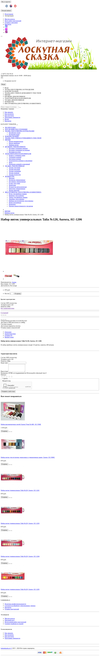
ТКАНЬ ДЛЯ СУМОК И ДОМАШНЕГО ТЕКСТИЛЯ (23, 138)
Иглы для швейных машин (18, 194)
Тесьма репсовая (14, 169)
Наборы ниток (14, 145)
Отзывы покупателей (12, 609)
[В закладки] (3, 319)
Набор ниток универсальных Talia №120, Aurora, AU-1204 (20, 556)
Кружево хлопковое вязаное (18, 148)
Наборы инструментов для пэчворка (21, 201)
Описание (8, 332)
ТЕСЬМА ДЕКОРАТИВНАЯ (14, 166)
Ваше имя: (4, 363)
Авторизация (9, 16)
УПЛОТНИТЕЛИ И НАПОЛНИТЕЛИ (18, 154)
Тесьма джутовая (14, 167)
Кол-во (7, 293)
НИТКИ (8, 140)
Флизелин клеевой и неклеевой (19, 164)
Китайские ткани (14, 133)
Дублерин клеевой (15, 157)
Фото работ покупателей (13, 21)
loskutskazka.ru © (6, 648)
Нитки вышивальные (16, 141)
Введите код (6, 381)
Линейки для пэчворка (16, 199)
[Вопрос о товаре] (1, 319)
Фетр (10, 162)
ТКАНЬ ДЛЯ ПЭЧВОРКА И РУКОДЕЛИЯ (19, 131)
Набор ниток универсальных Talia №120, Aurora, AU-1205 (20, 589)
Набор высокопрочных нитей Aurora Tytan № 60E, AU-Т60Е (21, 424)
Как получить (9, 115)
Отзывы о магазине (11, 22)
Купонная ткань (14, 134)
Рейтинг (3, 375)
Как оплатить (9, 114)
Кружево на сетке (15, 152)
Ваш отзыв (4, 371)
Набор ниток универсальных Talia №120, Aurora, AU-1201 (20, 490)
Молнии (11, 178)
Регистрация (9, 14)
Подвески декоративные (17, 180)
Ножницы (12, 204)
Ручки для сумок (14, 183)
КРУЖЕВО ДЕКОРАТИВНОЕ (15, 147)
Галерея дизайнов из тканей (14, 624)
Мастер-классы (10, 19)
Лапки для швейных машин (18, 197)
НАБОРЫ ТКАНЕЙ (12, 136)
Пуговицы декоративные (17, 181)
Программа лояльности (12, 117)
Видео (7, 119)
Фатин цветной (14, 190)
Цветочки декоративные (17, 188)
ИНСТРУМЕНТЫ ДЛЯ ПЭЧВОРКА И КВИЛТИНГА (23, 192)
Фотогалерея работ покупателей (15, 622)
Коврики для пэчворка (16, 195)
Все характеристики (7, 308)
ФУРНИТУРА (9, 176)
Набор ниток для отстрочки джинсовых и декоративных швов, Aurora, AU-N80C (28, 457)
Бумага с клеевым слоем (17, 155)
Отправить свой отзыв (8, 391)
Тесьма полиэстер (15, 174)
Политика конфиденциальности (15, 604)
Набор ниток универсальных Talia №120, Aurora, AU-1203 (20, 523)
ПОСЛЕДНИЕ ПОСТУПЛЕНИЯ (16, 129)
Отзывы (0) (8, 335)
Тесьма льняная (14, 173)
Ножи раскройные (15, 202)
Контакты (8, 24)
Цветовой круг (10, 620)
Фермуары (12, 185)
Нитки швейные (14, 143)
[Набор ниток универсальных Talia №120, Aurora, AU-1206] (29, 271)
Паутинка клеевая (15, 159)
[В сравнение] (5, 319)
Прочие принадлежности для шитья (21, 206)
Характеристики (10, 334)
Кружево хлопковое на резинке (19, 150)
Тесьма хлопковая (15, 171)
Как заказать (9, 112)
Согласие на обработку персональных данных (20, 606)
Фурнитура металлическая (18, 187)
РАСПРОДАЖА (10, 127)
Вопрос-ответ (9, 337)
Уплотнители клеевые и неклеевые (20, 161)
